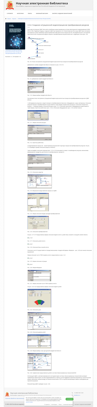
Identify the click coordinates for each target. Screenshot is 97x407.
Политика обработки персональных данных (16, 398)
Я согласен (69, 399)
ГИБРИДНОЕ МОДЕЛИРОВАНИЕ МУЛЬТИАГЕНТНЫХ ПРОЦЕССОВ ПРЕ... (34, 18)
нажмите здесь (29, 402)
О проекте (10, 13)
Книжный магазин (42, 13)
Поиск (30, 13)
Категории (20, 13)
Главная (9, 18)
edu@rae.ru (77, 395)
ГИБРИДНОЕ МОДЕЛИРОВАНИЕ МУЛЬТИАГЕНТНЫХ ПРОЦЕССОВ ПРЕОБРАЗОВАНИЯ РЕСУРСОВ (13, 52)
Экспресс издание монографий (62, 13)
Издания (14, 18)
